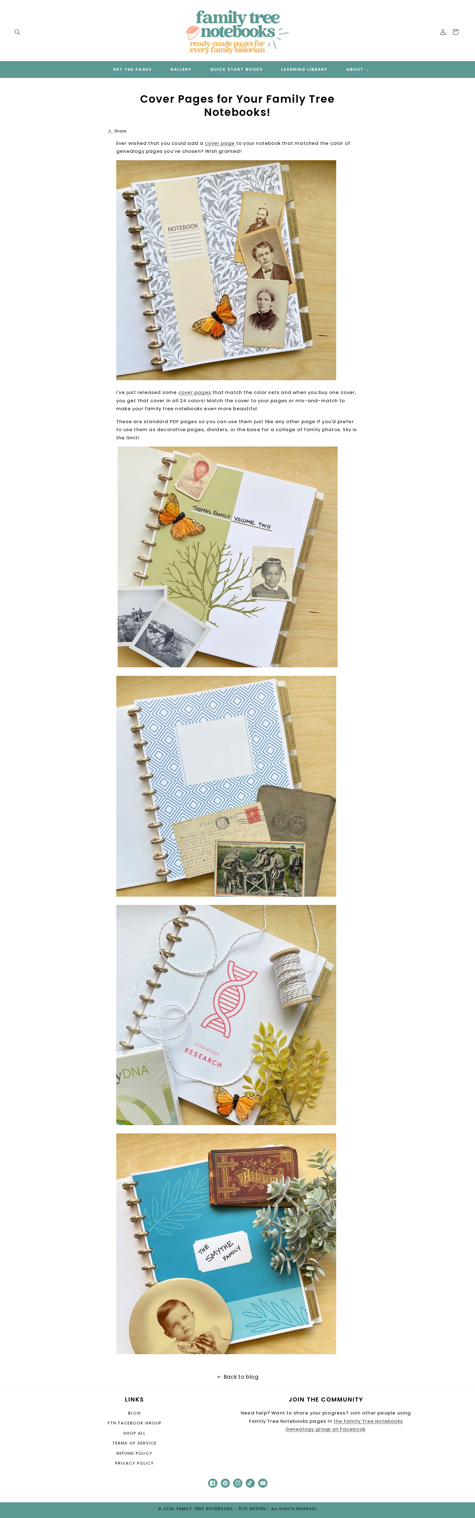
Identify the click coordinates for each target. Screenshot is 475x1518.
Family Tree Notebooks (205, 1508)
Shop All (134, 1433)
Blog (134, 1413)
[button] (17, 32)
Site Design (252, 1508)
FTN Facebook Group (135, 1423)
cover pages (194, 392)
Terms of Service (134, 1443)
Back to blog (241, 1377)
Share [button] (120, 131)
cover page (220, 143)
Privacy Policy (134, 1463)
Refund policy (135, 1453)
